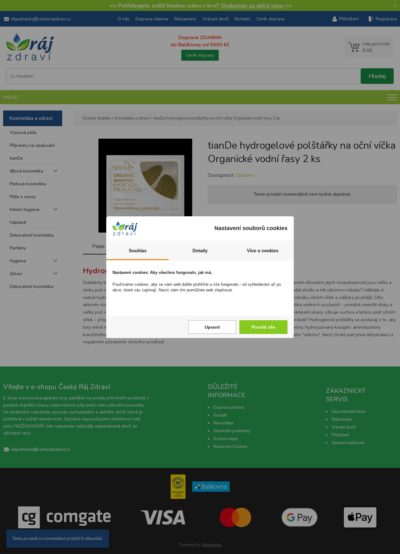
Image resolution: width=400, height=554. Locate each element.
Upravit (212, 327)
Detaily (200, 250)
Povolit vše (263, 327)
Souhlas (138, 250)
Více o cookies (262, 250)
